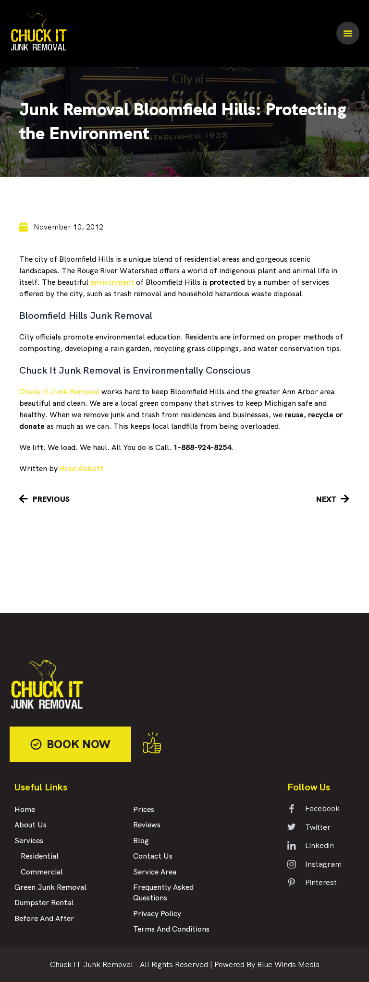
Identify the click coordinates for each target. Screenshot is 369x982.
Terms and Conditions (171, 929)
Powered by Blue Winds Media (267, 964)
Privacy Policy (157, 914)
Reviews (146, 825)
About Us (30, 825)
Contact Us (152, 856)
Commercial (42, 872)
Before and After (44, 918)
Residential (40, 856)
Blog (141, 841)
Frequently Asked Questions (163, 893)
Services (28, 841)
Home (24, 809)
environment (112, 282)
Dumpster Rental (44, 903)
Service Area (154, 872)
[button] (347, 33)
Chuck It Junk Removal (59, 392)
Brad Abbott (81, 468)
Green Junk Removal (50, 887)
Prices (143, 809)
